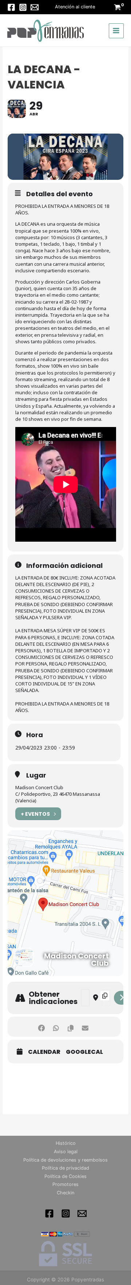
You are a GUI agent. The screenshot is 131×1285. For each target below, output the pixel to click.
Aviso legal (66, 1151)
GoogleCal (84, 1052)
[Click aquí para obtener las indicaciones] (121, 998)
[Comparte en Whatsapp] (55, 1026)
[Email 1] (82, 1213)
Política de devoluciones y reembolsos (65, 1160)
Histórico (66, 1143)
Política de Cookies (65, 1176)
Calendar (44, 1052)
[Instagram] (23, 7)
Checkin (65, 1192)
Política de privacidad (65, 1168)
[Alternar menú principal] (116, 30)
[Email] (35, 7)
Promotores (65, 1184)
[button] (75, 7)
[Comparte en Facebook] (41, 1026)
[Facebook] (11, 7)
